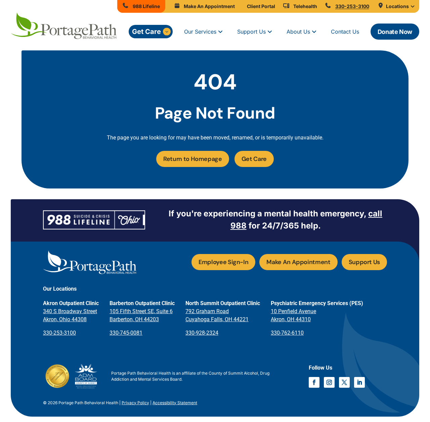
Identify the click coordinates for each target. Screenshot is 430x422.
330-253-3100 (59, 333)
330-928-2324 (201, 333)
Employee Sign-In (223, 262)
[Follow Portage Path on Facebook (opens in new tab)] (314, 382)
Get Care (146, 32)
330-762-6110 (287, 333)
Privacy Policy (135, 402)
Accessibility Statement (175, 402)
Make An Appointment (298, 262)
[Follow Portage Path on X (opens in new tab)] (344, 382)
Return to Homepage (192, 159)
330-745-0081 (126, 333)
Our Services (200, 31)
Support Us (251, 31)
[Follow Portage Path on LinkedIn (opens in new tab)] (359, 382)
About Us (298, 31)
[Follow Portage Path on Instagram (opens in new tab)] (329, 382)
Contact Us (345, 31)
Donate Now (395, 31)
